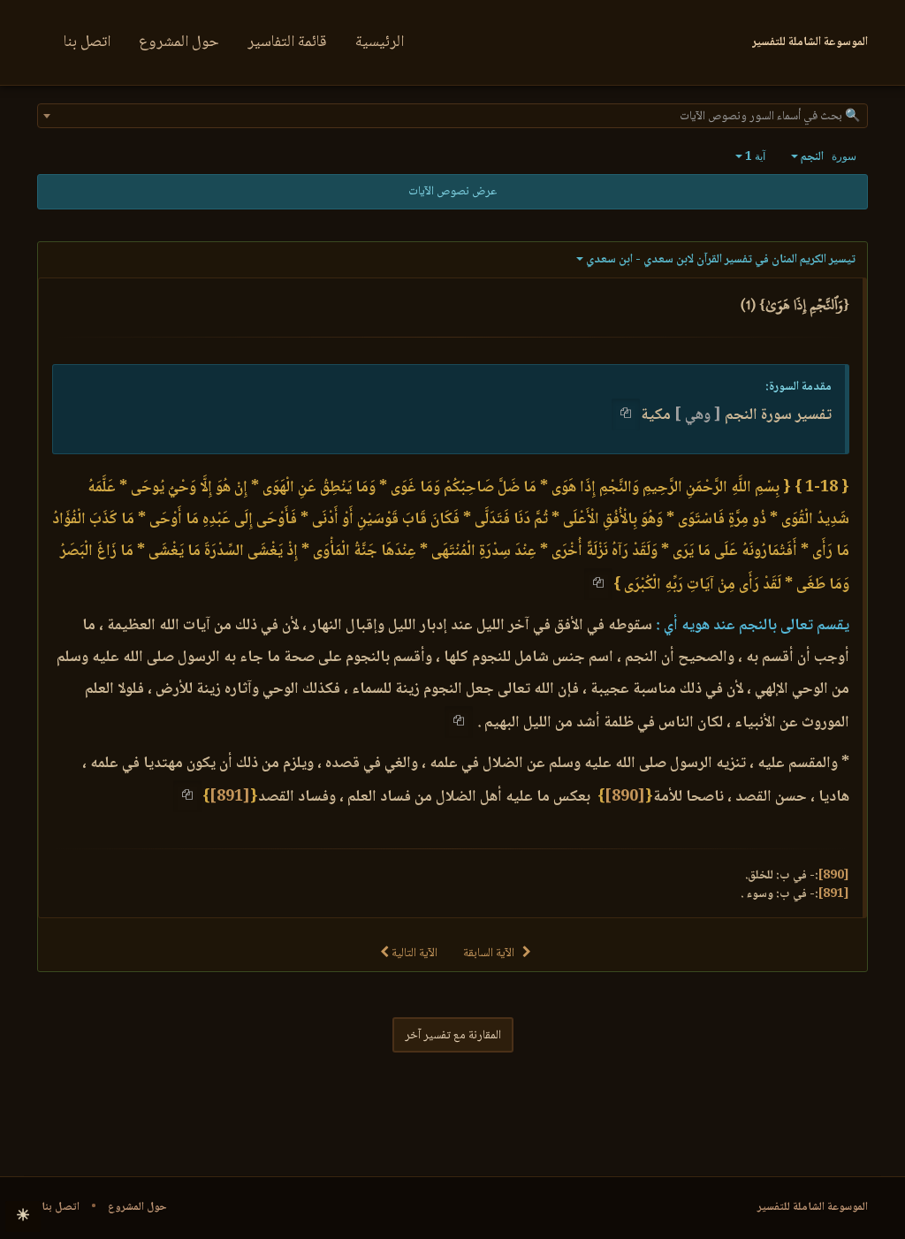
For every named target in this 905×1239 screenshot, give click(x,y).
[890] (625, 797)
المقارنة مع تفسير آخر (453, 1035)
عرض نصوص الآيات (452, 191)
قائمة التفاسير (287, 42)
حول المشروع (179, 42)
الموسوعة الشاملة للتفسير (812, 1207)
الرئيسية (379, 42)
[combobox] (452, 115)
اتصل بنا (87, 42)
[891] (229, 797)
